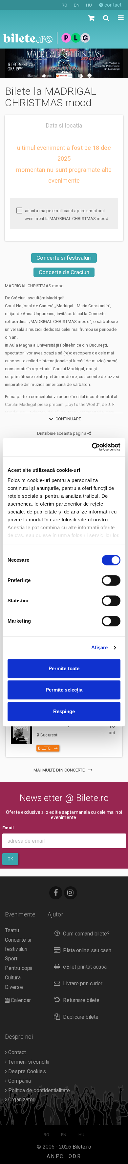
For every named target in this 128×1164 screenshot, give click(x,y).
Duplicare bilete (80, 1017)
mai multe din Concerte (59, 770)
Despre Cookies (26, 1071)
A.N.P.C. (55, 1156)
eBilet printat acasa (85, 967)
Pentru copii (18, 968)
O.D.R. (75, 1156)
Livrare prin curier (82, 984)
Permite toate (64, 668)
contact (112, 5)
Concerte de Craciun (64, 272)
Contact (16, 1052)
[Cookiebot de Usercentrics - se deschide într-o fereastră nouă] (92, 447)
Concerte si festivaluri (63, 257)
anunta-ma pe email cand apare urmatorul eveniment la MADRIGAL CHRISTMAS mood (66, 214)
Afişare (99, 647)
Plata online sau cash (87, 950)
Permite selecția (64, 689)
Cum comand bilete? (86, 934)
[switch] (111, 580)
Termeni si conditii (28, 1062)
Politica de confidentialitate (38, 1091)
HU (89, 5)
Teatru (12, 930)
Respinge (64, 711)
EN (76, 5)
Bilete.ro (82, 1147)
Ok (10, 858)
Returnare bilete (81, 1000)
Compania (19, 1081)
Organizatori (21, 1100)
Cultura (13, 978)
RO (64, 5)
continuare (68, 418)
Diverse (14, 987)
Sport (11, 959)
